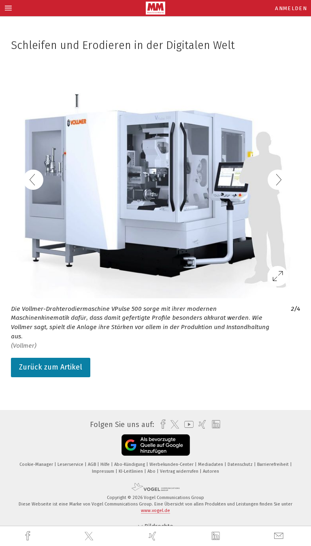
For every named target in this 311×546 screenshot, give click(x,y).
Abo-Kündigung (130, 464)
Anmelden (291, 8)
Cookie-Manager (36, 464)
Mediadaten (211, 464)
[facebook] (29, 536)
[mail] (279, 536)
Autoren (211, 471)
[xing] (153, 536)
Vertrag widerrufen (180, 471)
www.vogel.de (155, 510)
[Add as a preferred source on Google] (155, 445)
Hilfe (105, 464)
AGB (92, 464)
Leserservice (71, 464)
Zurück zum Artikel (50, 367)
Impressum (103, 471)
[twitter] (89, 536)
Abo (152, 471)
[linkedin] (217, 536)
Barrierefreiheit (273, 464)
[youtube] (187, 424)
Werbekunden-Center (172, 464)
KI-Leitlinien (131, 471)
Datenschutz (241, 464)
